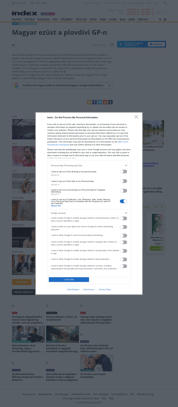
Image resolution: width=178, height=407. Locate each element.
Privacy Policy (105, 289)
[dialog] (89, 203)
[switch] (123, 171)
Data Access (89, 289)
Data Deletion (73, 289)
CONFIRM (69, 280)
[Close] (137, 117)
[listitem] (89, 165)
